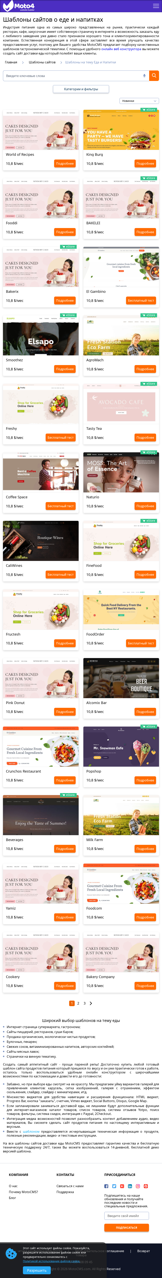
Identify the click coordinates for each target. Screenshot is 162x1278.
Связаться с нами (70, 1186)
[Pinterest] (146, 1186)
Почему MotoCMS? (23, 1192)
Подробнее (65, 163)
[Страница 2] (91, 1003)
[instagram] (138, 1186)
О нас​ (13, 1186)
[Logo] (16, 6)
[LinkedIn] (130, 1186)
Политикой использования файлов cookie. (51, 1261)
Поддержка (65, 1192)
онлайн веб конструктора (121, 49)
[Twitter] (114, 1186)
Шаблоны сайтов (42, 62)
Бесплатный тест (141, 300)
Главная (11, 62)
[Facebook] (106, 1186)
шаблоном (31, 1131)
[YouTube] (122, 1186)
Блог (12, 1198)
